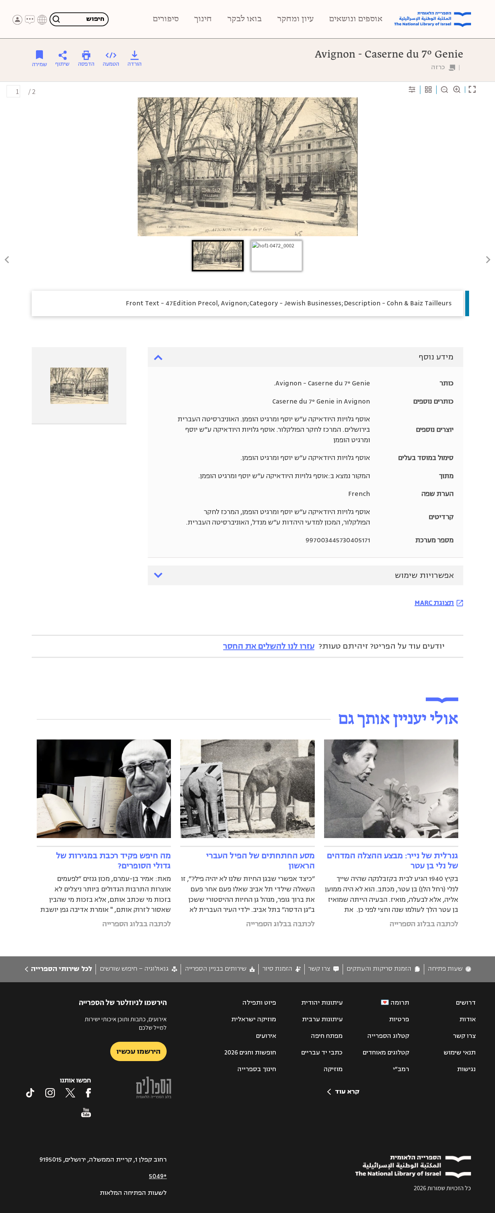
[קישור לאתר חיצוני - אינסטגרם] (50, 1092)
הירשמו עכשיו (138, 1051)
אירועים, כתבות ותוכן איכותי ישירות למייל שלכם (126, 1023)
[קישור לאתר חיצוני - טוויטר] (70, 1092)
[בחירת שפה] (42, 20)
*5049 (158, 1176)
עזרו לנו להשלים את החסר (268, 646)
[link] (449, 969)
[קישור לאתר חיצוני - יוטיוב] (86, 1112)
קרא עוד (347, 1091)
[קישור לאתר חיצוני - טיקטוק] (30, 1092)
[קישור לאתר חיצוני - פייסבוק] (88, 1092)
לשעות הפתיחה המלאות (133, 1193)
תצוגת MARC (434, 602)
